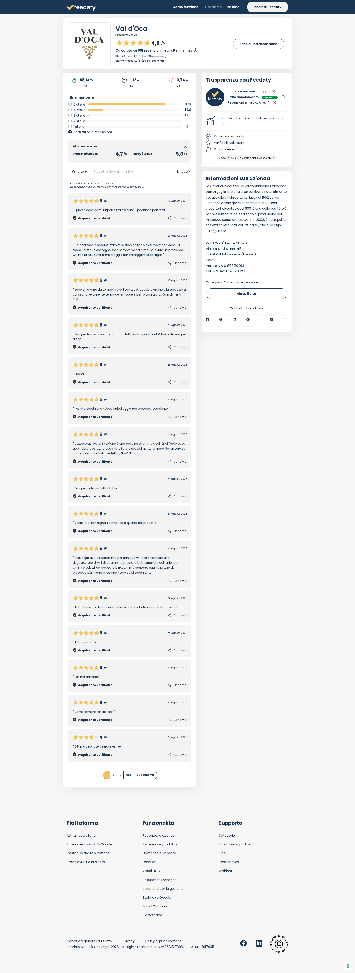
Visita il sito (246, 293)
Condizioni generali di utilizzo (89, 941)
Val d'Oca (131, 28)
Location (149, 862)
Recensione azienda (159, 835)
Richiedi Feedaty (267, 7)
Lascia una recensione (258, 43)
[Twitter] (220, 319)
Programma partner (235, 844)
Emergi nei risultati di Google (89, 844)
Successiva (145, 775)
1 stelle (78, 126)
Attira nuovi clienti (81, 835)
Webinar (225, 870)
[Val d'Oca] (89, 43)
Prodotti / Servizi (106, 171)
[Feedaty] (81, 7)
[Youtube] (272, 319)
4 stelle (79, 110)
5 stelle (79, 104)
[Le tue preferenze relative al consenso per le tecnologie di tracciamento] (348, 966)
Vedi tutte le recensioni (92, 132)
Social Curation (155, 906)
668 (129, 775)
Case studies (229, 862)
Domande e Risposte (159, 853)
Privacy (129, 941)
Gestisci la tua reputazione (88, 853)
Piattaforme (152, 915)
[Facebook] (207, 319)
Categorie (227, 835)
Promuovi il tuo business (86, 862)
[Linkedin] (234, 319)
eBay (129, 171)
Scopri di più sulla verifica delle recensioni (245, 158)
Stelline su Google (157, 897)
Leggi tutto (217, 231)
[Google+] (248, 319)
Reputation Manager (159, 880)
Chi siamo (213, 7)
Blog (222, 853)
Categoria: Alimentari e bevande (232, 282)
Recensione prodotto (160, 844)
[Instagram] (285, 319)
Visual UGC (151, 870)
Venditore (79, 171)
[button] (246, 121)
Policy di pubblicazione (163, 941)
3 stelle (79, 115)
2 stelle (79, 121)
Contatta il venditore (246, 308)
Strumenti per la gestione (163, 888)
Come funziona (185, 7)
